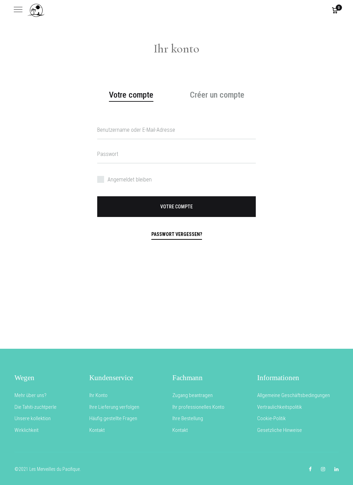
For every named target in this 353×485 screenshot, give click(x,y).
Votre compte (176, 206)
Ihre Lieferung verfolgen (114, 407)
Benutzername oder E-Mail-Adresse (136, 130)
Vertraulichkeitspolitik (279, 407)
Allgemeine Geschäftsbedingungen (293, 395)
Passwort (107, 154)
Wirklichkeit (26, 430)
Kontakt (97, 430)
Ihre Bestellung (187, 418)
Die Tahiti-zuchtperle (35, 407)
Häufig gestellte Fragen (113, 418)
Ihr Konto (98, 395)
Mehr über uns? (30, 395)
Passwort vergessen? (176, 234)
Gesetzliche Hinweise (279, 430)
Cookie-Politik (271, 418)
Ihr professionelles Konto (198, 407)
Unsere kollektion (32, 418)
